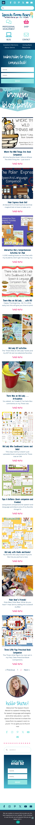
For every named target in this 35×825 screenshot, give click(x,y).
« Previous (10, 670)
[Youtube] (27, 3)
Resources (26, 47)
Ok (18, 822)
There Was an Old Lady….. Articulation (18, 397)
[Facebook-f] (11, 3)
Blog (9, 40)
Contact (26, 40)
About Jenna (10, 47)
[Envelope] (31, 3)
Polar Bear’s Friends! (17, 599)
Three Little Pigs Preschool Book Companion (17, 651)
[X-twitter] (23, 3)
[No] (33, 818)
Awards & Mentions (10, 45)
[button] (3, 2)
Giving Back (27, 45)
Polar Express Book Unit (17, 202)
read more (17, 163)
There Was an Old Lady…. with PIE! (17, 300)
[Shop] (26, 21)
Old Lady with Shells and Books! (18, 552)
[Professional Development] (8, 21)
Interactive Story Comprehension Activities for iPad (17, 251)
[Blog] (8, 34)
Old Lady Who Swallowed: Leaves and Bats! (17, 448)
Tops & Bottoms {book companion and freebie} (17, 501)
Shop (26, 27)
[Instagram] (15, 3)
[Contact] (26, 34)
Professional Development (9, 28)
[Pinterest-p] (19, 3)
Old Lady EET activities (17, 348)
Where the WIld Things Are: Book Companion (17, 153)
